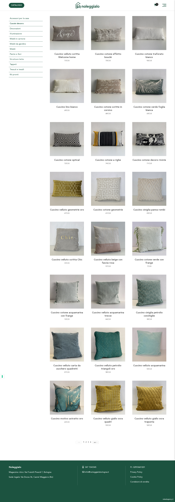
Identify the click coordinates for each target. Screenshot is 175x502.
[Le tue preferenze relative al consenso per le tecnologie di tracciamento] (2, 376)
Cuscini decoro (17, 24)
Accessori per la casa (19, 18)
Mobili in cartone (17, 39)
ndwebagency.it (168, 499)
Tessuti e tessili (17, 70)
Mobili (12, 49)
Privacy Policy (136, 472)
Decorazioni (15, 29)
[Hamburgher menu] (164, 5)
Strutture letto (17, 59)
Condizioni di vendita (139, 482)
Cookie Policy (136, 477)
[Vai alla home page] (87, 7)
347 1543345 (90, 467)
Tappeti (13, 64)
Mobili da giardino (18, 44)
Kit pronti (14, 75)
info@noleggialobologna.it (96, 472)
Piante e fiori (15, 54)
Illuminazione (16, 34)
